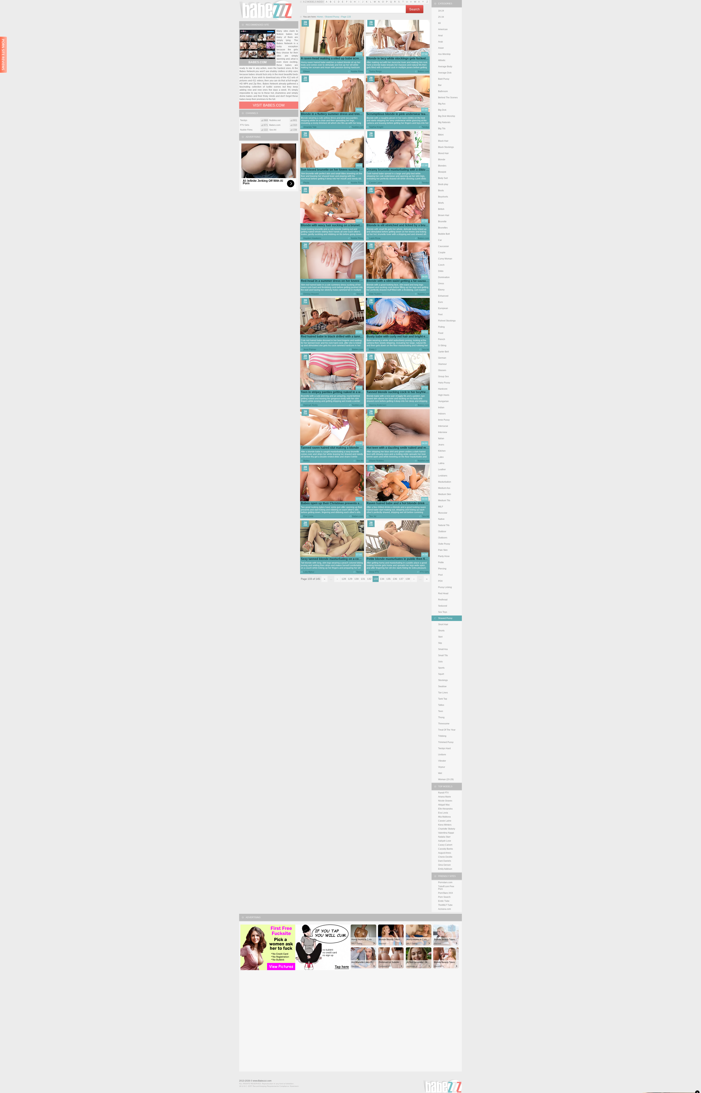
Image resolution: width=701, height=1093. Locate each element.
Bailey (306, 460)
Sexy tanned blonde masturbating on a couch (332, 558)
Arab (440, 41)
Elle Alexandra (445, 808)
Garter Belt (443, 351)
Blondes (442, 165)
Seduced (442, 606)
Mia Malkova (444, 817)
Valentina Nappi (446, 833)
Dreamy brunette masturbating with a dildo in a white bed (406, 169)
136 (395, 578)
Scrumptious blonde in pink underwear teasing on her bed (407, 114)
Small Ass (443, 649)
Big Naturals (444, 122)
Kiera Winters (444, 825)
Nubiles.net (357, 127)
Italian (441, 438)
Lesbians (442, 475)
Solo (440, 661)
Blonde (441, 159)
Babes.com (423, 71)
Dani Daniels (444, 861)
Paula (306, 182)
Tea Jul (372, 516)
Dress (441, 283)
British (441, 209)
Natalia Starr (444, 837)
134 (382, 578)
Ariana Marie (444, 796)
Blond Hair (443, 153)
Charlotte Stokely (446, 829)
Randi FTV (443, 792)
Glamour (442, 364)
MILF (440, 506)
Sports (441, 668)
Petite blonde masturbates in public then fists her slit (403, 558)
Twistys (425, 127)
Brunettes (443, 227)
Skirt (440, 637)
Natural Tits (443, 525)
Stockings (443, 680)
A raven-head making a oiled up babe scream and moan (339, 58)
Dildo (440, 271)
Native (441, 519)
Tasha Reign (375, 71)
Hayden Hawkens (312, 238)
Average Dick (444, 72)
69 (439, 23)
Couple (441, 252)
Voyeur (441, 767)
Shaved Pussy (332, 16)
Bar (440, 85)
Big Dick (442, 110)
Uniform (442, 754)
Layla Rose (374, 238)
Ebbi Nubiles (375, 294)
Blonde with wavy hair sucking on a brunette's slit (335, 225)
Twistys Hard (444, 748)
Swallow (442, 686)
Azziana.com (444, 909)
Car (440, 240)
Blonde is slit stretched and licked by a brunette (399, 225)
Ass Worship (444, 54)
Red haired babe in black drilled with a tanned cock (336, 336)
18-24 (441, 10)
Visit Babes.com (269, 105)
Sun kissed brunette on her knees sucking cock (334, 169)
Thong (441, 717)
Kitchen (442, 451)
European (443, 308)
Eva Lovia (308, 516)
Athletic (441, 60)
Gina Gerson (444, 865)
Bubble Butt (444, 234)
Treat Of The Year (446, 730)
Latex (441, 457)
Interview (442, 432)
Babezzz (265, 10)
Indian (441, 407)
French (441, 339)
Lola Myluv (308, 572)
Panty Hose (444, 556)
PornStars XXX (445, 893)
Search (414, 9)
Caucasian (443, 246)
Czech (441, 265)
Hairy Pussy (444, 382)
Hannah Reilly (310, 405)
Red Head (443, 593)
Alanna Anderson (377, 405)
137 (401, 578)
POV (440, 581)
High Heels (443, 395)
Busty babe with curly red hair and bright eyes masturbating (408, 336)
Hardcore (442, 389)
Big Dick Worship (446, 116)
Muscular (442, 513)
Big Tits (441, 128)
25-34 (441, 17)
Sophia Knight (376, 127)
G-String (442, 345)
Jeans (441, 444)
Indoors (442, 413)
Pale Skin (443, 550)
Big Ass (441, 103)
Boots (441, 190)
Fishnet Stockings (447, 320)
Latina (441, 463)
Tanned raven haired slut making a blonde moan (334, 447)
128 (344, 578)
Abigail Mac (444, 804)
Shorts (441, 630)
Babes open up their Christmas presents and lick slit (337, 503)
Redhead (442, 599)
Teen (440, 711)
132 (369, 578)
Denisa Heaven (311, 294)
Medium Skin (444, 494)
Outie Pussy (444, 544)
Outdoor (442, 531)
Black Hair (443, 141)
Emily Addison (445, 869)
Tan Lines (443, 692)
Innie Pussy (444, 420)
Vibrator (442, 761)
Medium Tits (444, 500)
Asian (441, 48)
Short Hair (443, 624)
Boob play (443, 184)
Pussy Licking (445, 587)
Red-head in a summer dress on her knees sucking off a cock (343, 280)
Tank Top (442, 699)
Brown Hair (443, 215)
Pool (440, 575)
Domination (444, 277)
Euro (440, 302)
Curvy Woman (445, 258)
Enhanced (443, 296)
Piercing (442, 568)
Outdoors (442, 537)
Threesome (443, 723)
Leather (442, 469)
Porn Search (444, 897)
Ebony (441, 289)
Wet (440, 773)
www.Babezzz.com (262, 1081)
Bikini (441, 134)
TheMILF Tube (445, 905)
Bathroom (443, 91)
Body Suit (443, 178)
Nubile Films (357, 71)
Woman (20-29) (446, 779)
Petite (441, 562)
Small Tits (443, 655)
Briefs (441, 203)
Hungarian (443, 401)
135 (388, 578)
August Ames (444, 853)
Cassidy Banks (445, 849)
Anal (440, 35)
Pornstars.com (445, 882)
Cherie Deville (445, 857)
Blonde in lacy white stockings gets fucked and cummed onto (409, 58)
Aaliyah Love (444, 841)
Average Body (445, 66)
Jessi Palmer (309, 349)
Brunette (442, 221)
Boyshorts (443, 196)
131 (363, 578)
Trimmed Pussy (445, 742)
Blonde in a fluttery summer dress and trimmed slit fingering (342, 114)
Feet (440, 314)
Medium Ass (444, 488)
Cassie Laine (375, 182)
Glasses (442, 370)
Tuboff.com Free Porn (446, 887)
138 (407, 578)
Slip (440, 643)
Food (440, 333)
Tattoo (441, 705)
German (442, 358)
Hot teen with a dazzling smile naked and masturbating (404, 447)
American (443, 29)
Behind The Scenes (448, 97)
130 (356, 578)
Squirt (441, 674)
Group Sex (443, 376)
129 (350, 578)
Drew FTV (374, 572)
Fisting (441, 327)
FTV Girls (424, 572)
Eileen (306, 71)
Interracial (443, 426)
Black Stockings (446, 147)
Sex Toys (442, 612)
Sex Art (359, 294)
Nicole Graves (445, 800)
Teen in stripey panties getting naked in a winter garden (339, 392)
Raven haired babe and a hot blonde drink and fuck (402, 503)
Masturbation (444, 482)
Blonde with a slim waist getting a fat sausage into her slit (406, 280)
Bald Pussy (443, 79)
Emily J (372, 349)
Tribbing (442, 736)
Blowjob (442, 172)
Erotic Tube (443, 901)
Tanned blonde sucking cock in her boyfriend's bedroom (406, 392)
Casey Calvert (445, 845)
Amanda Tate (310, 127)
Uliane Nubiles (376, 460)
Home (320, 16)
